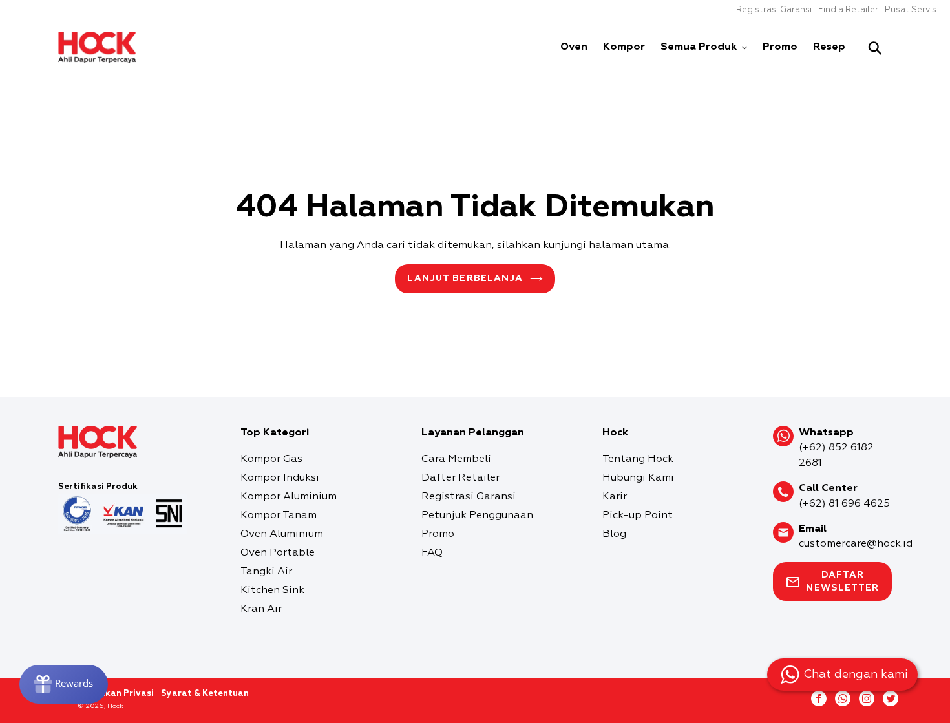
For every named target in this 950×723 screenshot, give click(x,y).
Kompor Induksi (279, 478)
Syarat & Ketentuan (205, 693)
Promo (437, 534)
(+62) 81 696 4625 (844, 504)
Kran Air (261, 609)
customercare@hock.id (856, 544)
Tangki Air (266, 572)
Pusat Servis (910, 10)
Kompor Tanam (278, 515)
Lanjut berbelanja (465, 278)
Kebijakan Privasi (116, 693)
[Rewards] (63, 684)
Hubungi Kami (638, 478)
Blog (614, 534)
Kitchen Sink (272, 590)
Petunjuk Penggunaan (477, 515)
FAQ (432, 553)
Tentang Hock (637, 459)
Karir (614, 497)
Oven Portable (277, 553)
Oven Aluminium (281, 534)
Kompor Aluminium (288, 497)
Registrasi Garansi (774, 10)
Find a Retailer (848, 10)
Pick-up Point (637, 515)
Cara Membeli (456, 459)
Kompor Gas (271, 459)
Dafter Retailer (460, 478)
